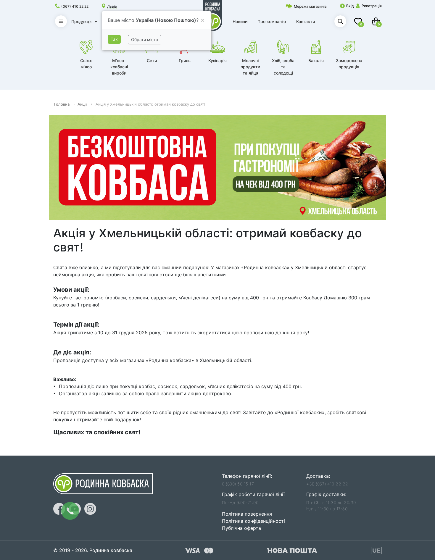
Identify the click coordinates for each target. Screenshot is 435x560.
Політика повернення (247, 514)
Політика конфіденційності (253, 521)
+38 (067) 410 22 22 (327, 483)
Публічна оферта (241, 528)
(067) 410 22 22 (74, 6)
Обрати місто (144, 39)
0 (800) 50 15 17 (238, 483)
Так (114, 39)
